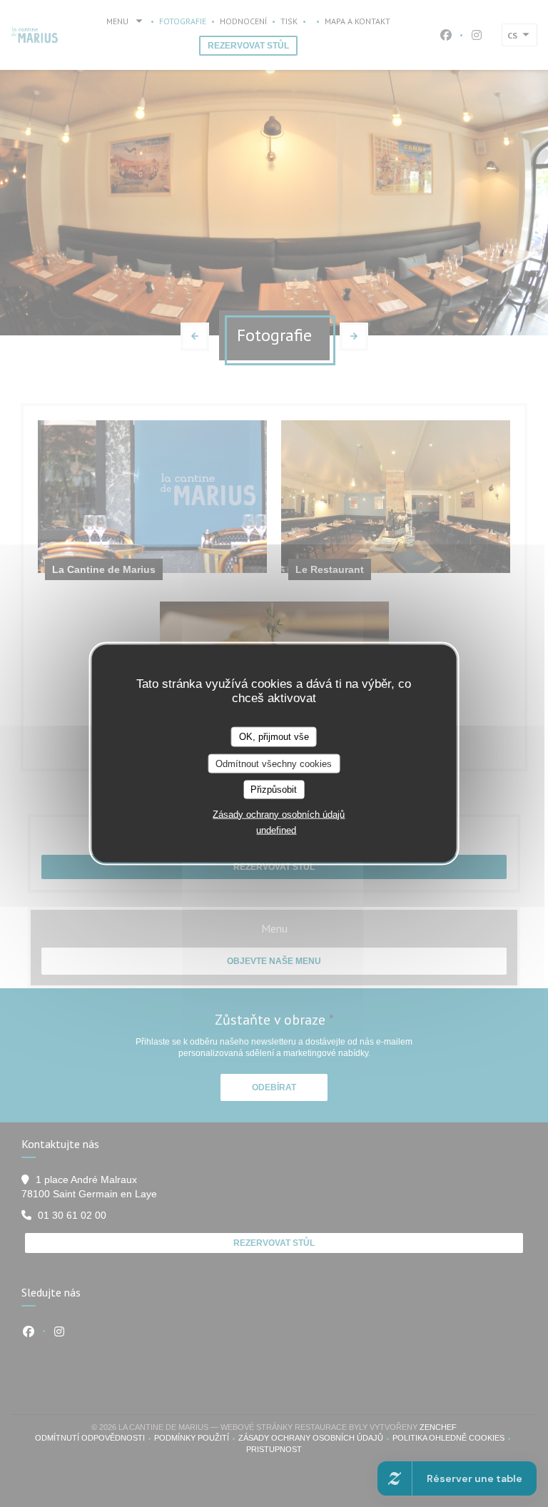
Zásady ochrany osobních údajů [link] (279, 813)
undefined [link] (276, 829)
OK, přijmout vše (274, 736)
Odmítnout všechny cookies (273, 763)
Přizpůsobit (273, 789)
